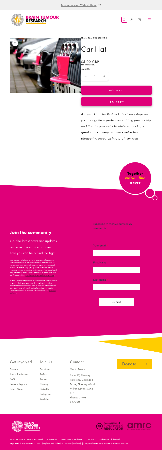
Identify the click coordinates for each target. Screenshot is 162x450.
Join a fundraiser (19, 374)
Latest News (17, 389)
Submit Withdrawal (109, 439)
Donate (14, 369)
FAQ (12, 379)
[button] (124, 20)
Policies (92, 439)
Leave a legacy (18, 384)
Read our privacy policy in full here (39, 275)
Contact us (51, 439)
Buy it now (117, 101)
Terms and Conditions (72, 439)
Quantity (85, 68)
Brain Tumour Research (31, 439)
